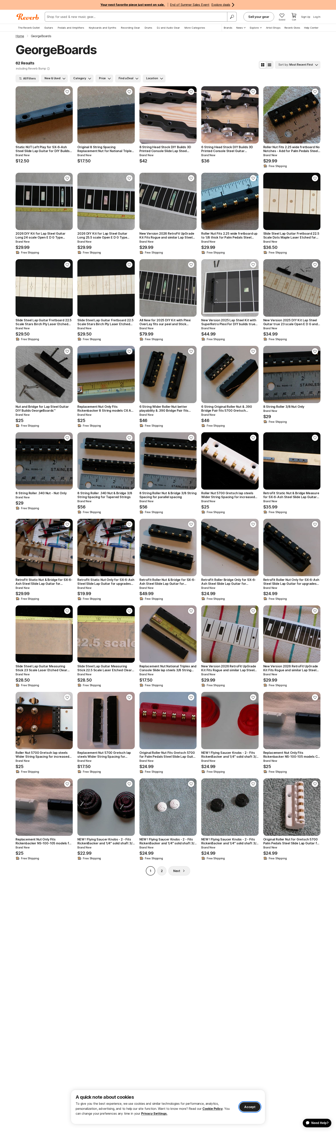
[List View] (269, 65)
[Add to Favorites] (67, 92)
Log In (316, 16)
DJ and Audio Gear (168, 27)
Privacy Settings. (154, 1113)
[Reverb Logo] (28, 16)
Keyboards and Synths (102, 27)
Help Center (311, 27)
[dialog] (168, 1107)
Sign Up (305, 16)
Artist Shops (273, 27)
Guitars (48, 27)
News (239, 27)
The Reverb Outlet (29, 27)
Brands (228, 27)
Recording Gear (130, 27)
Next (176, 871)
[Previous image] (21, 115)
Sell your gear (258, 17)
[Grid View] (263, 65)
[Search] (231, 16)
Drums (148, 27)
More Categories (195, 27)
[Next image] (67, 115)
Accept (250, 1107)
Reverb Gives (292, 27)
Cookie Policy (212, 1109)
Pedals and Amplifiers (71, 27)
